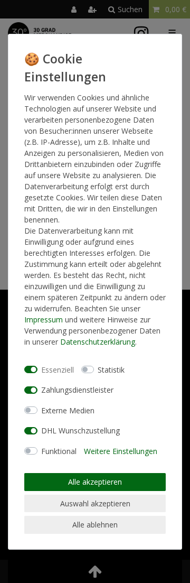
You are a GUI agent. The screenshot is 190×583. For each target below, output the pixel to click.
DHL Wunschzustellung (80, 430)
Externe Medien (67, 410)
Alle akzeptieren (95, 482)
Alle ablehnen (95, 525)
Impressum (43, 319)
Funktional (59, 451)
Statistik (111, 370)
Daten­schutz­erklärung (97, 342)
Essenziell (57, 370)
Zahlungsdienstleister (77, 390)
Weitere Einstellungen (120, 451)
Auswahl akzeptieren (95, 503)
